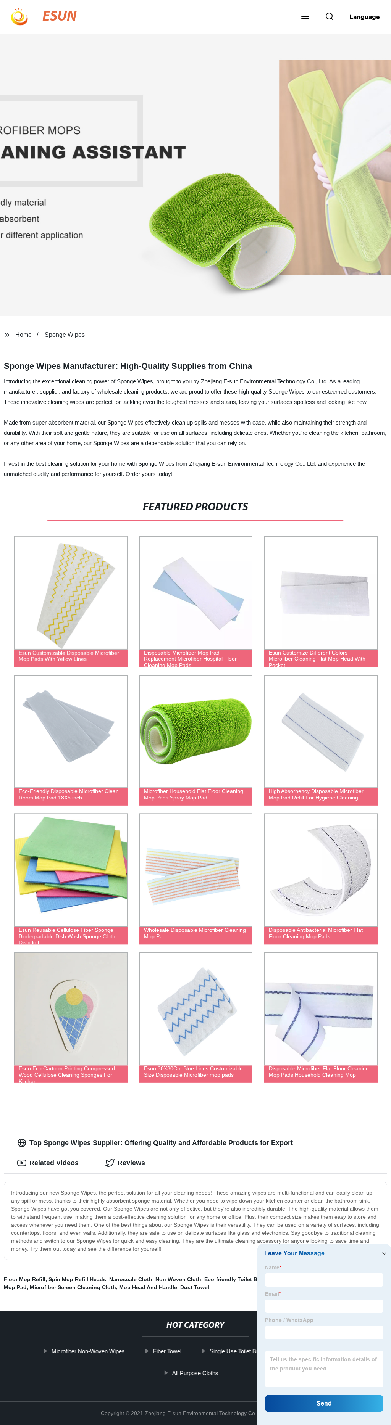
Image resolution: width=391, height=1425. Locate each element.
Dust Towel (194, 1287)
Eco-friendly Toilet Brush (236, 1279)
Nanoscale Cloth (130, 1279)
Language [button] (364, 16)
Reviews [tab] (131, 1163)
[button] (305, 17)
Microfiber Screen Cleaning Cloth (73, 1287)
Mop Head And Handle (148, 1287)
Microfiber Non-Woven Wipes (88, 1351)
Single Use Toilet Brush (238, 1351)
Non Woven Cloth (178, 1279)
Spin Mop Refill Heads (77, 1279)
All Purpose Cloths (195, 1372)
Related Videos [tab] (54, 1163)
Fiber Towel (167, 1351)
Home (23, 334)
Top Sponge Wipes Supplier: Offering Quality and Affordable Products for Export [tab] (161, 1143)
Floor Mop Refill (24, 1279)
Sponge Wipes (65, 334)
